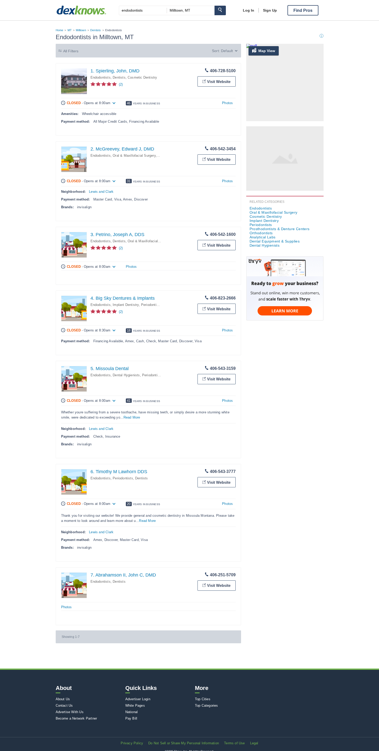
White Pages (135, 705)
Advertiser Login (137, 699)
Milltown (81, 30)
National (131, 712)
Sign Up (270, 10)
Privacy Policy (132, 743)
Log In (248, 10)
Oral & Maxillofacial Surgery (134, 155)
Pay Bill (131, 718)
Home (59, 30)
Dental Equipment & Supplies (275, 241)
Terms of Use (234, 743)
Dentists (95, 30)
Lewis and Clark (101, 192)
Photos (227, 103)
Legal (254, 743)
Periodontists (151, 305)
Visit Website (218, 81)
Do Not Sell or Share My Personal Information (183, 743)
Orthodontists (261, 233)
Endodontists (100, 77)
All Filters (71, 51)
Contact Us (64, 705)
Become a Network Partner (76, 718)
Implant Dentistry (126, 305)
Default (227, 51)
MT (70, 30)
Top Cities (202, 699)
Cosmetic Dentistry (142, 77)
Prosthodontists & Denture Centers (280, 229)
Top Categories (206, 705)
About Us (63, 699)
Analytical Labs (263, 237)
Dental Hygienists (126, 375)
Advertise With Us (70, 712)
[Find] (220, 10)
